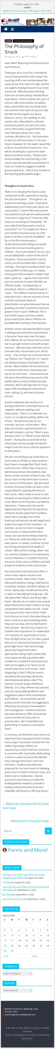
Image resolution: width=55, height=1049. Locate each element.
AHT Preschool (31, 56)
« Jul (6, 956)
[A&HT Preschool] (5, 29)
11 (19, 935)
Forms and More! (27, 849)
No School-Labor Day (12, 899)
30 (5, 950)
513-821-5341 (11, 1011)
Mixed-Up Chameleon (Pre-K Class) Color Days (25, 806)
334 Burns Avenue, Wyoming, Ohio (21, 1008)
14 (41, 935)
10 (12, 935)
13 (34, 935)
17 (12, 940)
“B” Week (6, 882)
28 (41, 945)
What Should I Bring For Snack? (32, 821)
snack (8, 41)
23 (5, 945)
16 (5, 940)
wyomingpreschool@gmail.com (20, 1014)
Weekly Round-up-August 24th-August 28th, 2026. (27, 10)
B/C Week (7, 894)
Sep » (35, 956)
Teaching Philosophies (23, 41)
